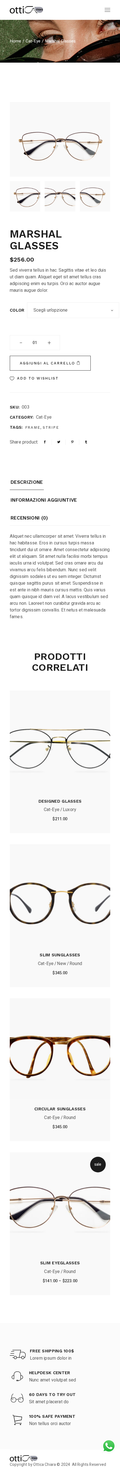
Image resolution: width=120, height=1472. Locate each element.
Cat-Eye (44, 417)
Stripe (51, 427)
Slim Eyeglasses (60, 1262)
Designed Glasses (60, 801)
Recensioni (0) (29, 518)
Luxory (69, 809)
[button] (34, 378)
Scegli (60, 1282)
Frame (33, 427)
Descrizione (27, 482)
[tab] (27, 484)
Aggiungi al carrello (47, 363)
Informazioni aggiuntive (44, 500)
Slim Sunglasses (60, 954)
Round (75, 963)
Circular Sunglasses (60, 1108)
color (17, 310)
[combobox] (73, 310)
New (61, 963)
